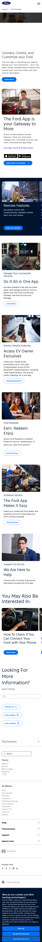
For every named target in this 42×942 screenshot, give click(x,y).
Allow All (21, 928)
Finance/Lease (8, 829)
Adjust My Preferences (21, 939)
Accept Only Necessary (21, 934)
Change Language (13, 882)
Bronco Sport (7, 769)
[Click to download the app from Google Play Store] (24, 156)
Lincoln (4, 812)
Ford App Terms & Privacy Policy (18, 148)
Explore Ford (8, 841)
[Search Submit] (4, 753)
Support (5, 835)
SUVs (3, 790)
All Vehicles (7, 786)
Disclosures (9, 741)
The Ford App (16, 9)
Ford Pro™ (6, 809)
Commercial (6, 798)
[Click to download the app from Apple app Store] (10, 156)
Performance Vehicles (10, 801)
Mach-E (5, 763)
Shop (4, 823)
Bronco (5, 766)
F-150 (4, 774)
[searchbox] (22, 696)
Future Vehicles (7, 804)
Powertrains (6, 806)
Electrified (5, 796)
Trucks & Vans (7, 793)
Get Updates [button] (11, 851)
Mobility (5, 815)
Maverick (5, 771)
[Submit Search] (4, 696)
